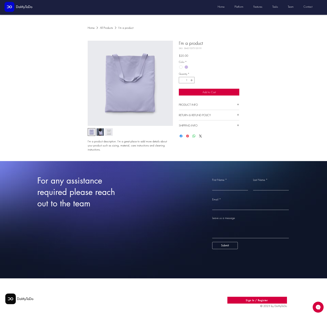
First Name (218, 179)
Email (215, 199)
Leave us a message (223, 218)
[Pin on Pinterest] (187, 136)
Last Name (259, 179)
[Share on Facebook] (181, 136)
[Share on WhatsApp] (194, 136)
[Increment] (192, 80)
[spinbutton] (187, 80)
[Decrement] (181, 80)
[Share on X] (200, 136)
